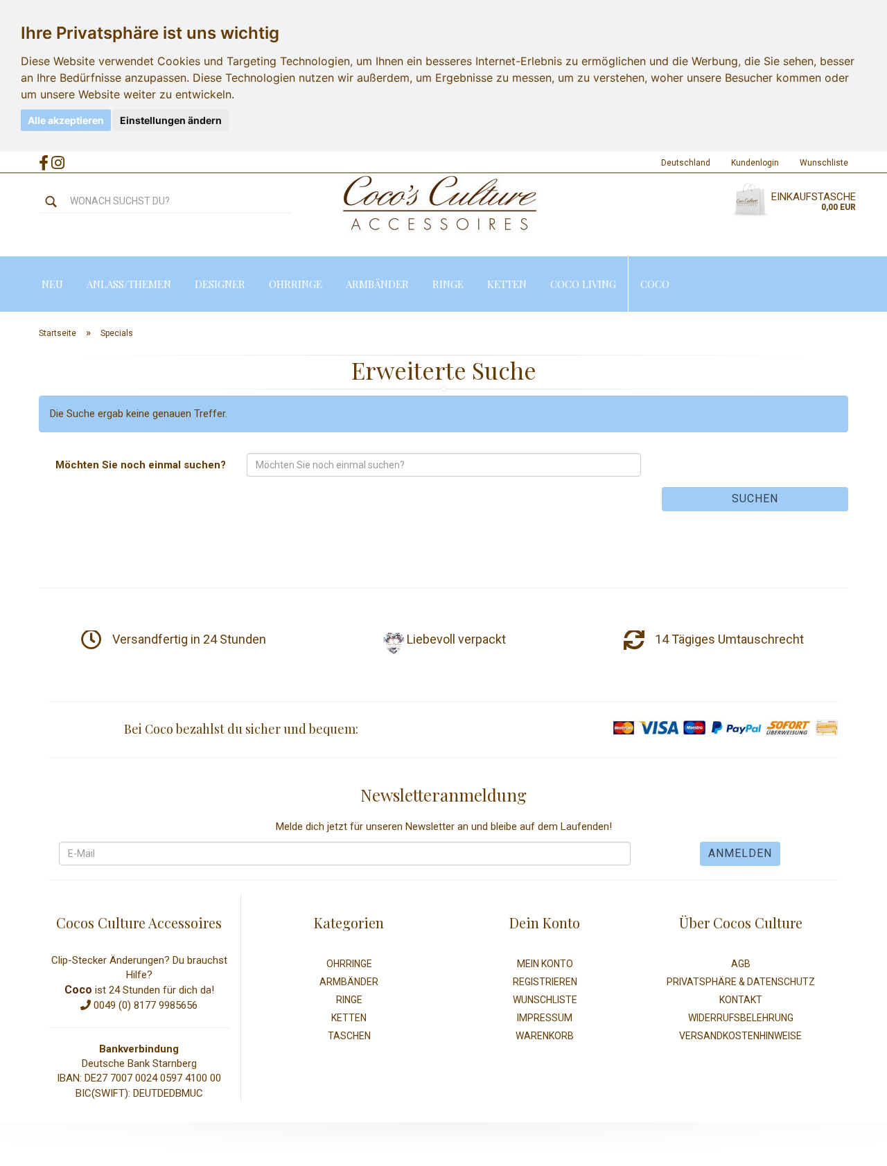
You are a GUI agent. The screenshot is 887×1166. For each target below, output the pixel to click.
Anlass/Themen (129, 284)
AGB (740, 963)
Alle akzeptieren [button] (66, 120)
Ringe (448, 284)
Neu (52, 284)
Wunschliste (824, 163)
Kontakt (740, 999)
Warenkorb (545, 1035)
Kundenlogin (755, 163)
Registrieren (545, 981)
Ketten (507, 284)
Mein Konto (545, 963)
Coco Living (583, 284)
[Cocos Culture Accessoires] (440, 204)
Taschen (349, 1035)
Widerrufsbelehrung (740, 1017)
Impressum (544, 1017)
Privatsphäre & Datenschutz (741, 981)
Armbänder (377, 284)
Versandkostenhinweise (740, 1035)
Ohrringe (295, 284)
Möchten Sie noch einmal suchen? (140, 465)
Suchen (755, 498)
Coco (654, 284)
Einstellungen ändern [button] (171, 120)
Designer (220, 284)
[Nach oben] (849, 1145)
